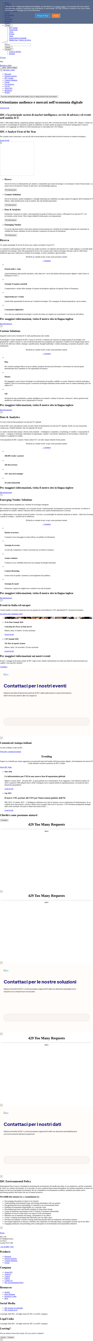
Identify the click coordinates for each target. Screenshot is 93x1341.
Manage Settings (42, 16)
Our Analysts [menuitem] (9, 84)
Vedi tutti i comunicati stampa (10, 752)
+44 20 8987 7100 (6, 1247)
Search (7, 45)
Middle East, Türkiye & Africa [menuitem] (20, 40)
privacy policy (60, 7)
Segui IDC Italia (6, 767)
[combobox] (20, 45)
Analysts (8, 1274)
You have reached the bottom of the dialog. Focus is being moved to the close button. (29, 96)
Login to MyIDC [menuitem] (15, 52)
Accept (56, 16)
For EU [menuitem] (7, 86)
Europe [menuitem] (11, 34)
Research (8, 1256)
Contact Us (9, 1281)
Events (7, 1263)
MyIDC (7, 1292)
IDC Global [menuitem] (13, 28)
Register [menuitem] (12, 54)
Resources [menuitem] (8, 90)
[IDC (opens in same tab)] (3, 58)
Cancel (3, 1337)
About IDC (9, 1272)
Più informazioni (10, 190)
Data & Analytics (11, 1259)
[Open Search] (6, 42)
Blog (6, 1298)
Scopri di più (4, 108)
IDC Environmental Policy (14, 1283)
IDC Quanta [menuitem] (9, 78)
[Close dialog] (1, 70)
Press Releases (10, 1294)
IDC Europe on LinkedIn (14, 1308)
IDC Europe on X (11, 1310)
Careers (7, 1276)
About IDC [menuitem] (9, 88)
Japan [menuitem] (11, 36)
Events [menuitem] (7, 82)
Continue (10, 1337)
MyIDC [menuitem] (7, 92)
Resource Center (10, 1296)
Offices (7, 1278)
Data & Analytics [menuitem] (11, 76)
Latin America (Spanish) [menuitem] (18, 38)
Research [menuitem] (8, 74)
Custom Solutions (11, 1261)
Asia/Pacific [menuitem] (13, 30)
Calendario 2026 (17, 614)
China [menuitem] (11, 32)
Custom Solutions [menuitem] (11, 80)
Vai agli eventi (5, 614)
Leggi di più (9, 789)
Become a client (5, 65)
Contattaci (47, 261)
